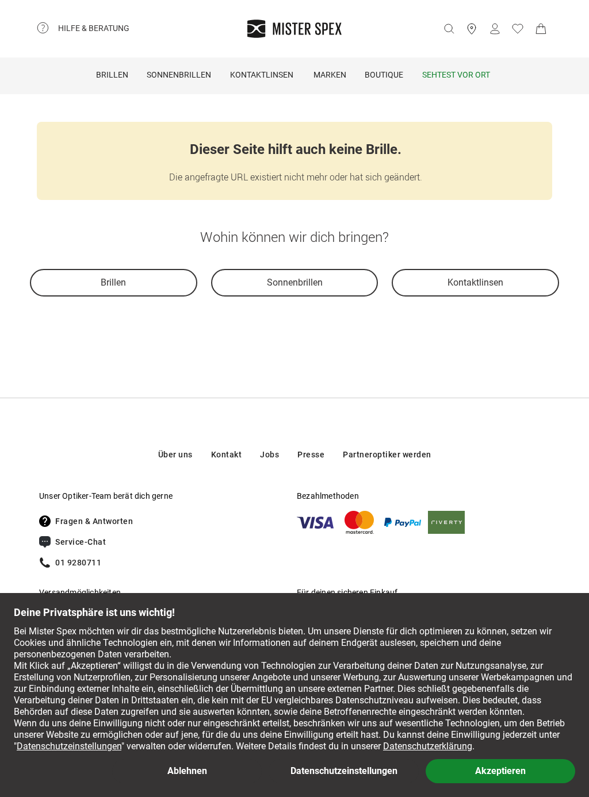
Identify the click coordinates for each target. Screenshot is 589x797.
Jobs (269, 454)
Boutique (384, 74)
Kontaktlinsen (261, 74)
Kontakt (226, 454)
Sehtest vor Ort (456, 74)
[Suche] (448, 28)
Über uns (175, 454)
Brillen (112, 74)
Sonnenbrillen (179, 74)
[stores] (471, 28)
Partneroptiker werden (387, 454)
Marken (329, 74)
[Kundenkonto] (494, 28)
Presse (310, 454)
